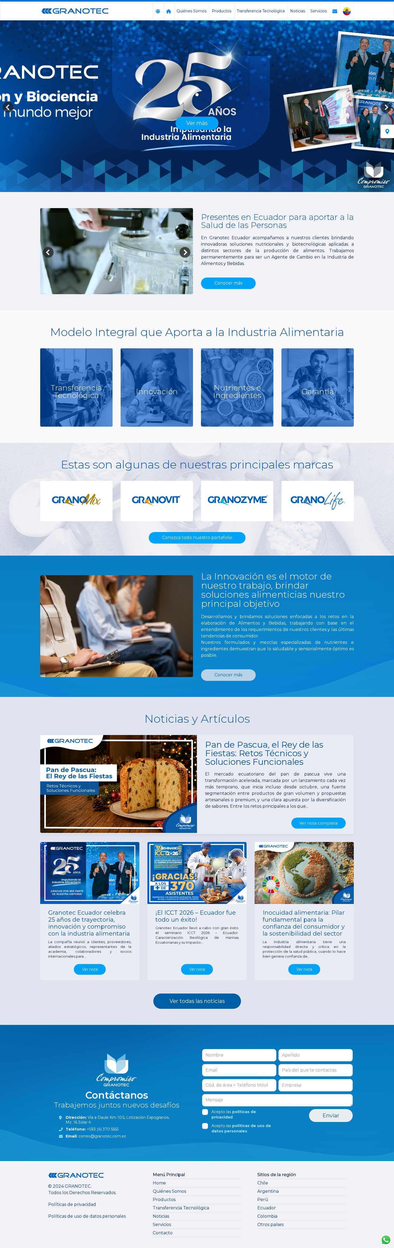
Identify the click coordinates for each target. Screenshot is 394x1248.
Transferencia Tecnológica (261, 11)
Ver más (197, 123)
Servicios (318, 11)
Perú (262, 1199)
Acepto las (233, 1114)
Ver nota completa (318, 823)
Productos (221, 11)
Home (159, 1183)
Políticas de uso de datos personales (87, 1216)
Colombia (267, 1216)
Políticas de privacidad (72, 1204)
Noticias (297, 11)
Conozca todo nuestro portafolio (197, 537)
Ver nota (90, 969)
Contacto (163, 1232)
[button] (8, 107)
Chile (262, 1183)
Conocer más (228, 283)
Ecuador (266, 1207)
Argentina (268, 1191)
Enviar (330, 1115)
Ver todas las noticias (197, 1001)
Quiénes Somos (191, 11)
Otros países (270, 1224)
